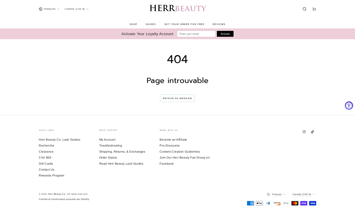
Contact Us (47, 169)
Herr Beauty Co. (57, 194)
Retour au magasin (177, 98)
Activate (225, 33)
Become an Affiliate (173, 139)
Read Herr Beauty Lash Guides (121, 163)
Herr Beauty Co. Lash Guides (59, 139)
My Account (107, 139)
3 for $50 (45, 157)
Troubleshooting (110, 145)
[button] (304, 9)
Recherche (46, 145)
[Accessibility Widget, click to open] (349, 105)
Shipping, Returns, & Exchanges (122, 151)
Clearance (46, 151)
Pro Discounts (170, 145)
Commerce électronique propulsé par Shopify (64, 199)
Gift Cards (46, 163)
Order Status (108, 157)
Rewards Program (51, 175)
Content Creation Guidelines (180, 151)
